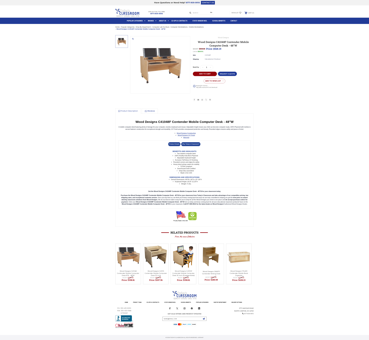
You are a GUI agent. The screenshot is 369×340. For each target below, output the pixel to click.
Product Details (174, 144)
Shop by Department (220, 302)
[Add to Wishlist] (137, 248)
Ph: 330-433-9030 (124, 308)
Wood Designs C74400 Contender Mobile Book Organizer (239, 273)
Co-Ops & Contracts (179, 20)
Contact (233, 20)
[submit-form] (203, 319)
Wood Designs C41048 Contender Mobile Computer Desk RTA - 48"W (128, 273)
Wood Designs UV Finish (186, 135)
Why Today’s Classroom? (190, 144)
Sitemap (124, 313)
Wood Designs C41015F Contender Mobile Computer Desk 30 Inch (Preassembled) (183, 273)
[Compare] (137, 252)
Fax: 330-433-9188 (124, 311)
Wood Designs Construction (186, 133)
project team (137, 302)
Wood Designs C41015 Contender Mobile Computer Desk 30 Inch (156, 273)
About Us (162, 20)
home (126, 302)
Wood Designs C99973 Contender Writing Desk (211, 273)
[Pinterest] (210, 99)
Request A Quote (227, 74)
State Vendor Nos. (199, 20)
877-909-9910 (193, 2)
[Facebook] (194, 99)
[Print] (202, 99)
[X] (206, 99)
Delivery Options (236, 302)
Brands (151, 20)
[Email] (198, 99)
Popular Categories (135, 20)
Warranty (186, 137)
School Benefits (218, 20)
